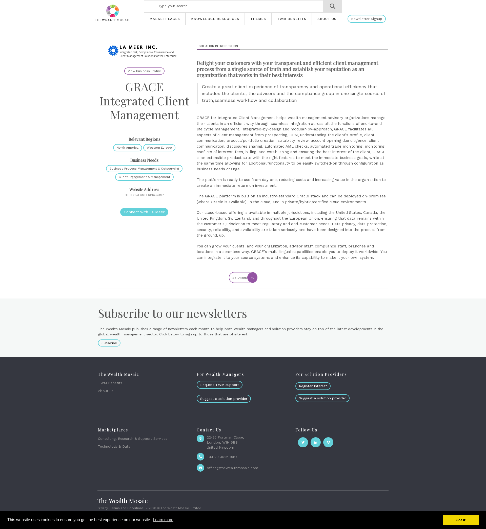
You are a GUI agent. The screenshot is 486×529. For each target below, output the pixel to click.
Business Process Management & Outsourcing (144, 168)
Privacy (102, 508)
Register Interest (313, 386)
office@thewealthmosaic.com (232, 468)
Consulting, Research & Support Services (132, 438)
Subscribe (109, 343)
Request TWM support (219, 385)
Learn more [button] (163, 520)
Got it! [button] (461, 520)
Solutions (243, 278)
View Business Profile (144, 71)
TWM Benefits (110, 383)
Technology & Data (114, 446)
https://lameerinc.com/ (144, 195)
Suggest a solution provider (223, 399)
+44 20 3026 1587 (222, 457)
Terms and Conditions (127, 508)
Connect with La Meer (144, 212)
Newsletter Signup (366, 19)
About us (105, 391)
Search (332, 6)
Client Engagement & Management (144, 177)
